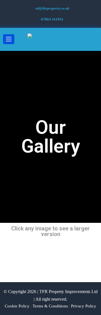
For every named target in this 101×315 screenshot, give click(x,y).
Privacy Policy (83, 306)
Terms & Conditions (50, 306)
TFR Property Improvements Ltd (68, 291)
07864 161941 (52, 19)
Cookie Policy (17, 306)
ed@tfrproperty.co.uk (52, 8)
